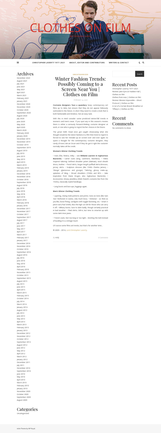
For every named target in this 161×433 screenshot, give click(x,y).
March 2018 (22, 200)
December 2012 (23, 333)
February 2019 (23, 168)
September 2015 (24, 278)
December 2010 (23, 368)
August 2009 (22, 400)
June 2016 (21, 260)
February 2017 (23, 237)
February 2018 (23, 203)
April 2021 (21, 92)
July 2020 (20, 118)
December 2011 (23, 362)
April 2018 (21, 197)
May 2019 (21, 159)
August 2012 (22, 345)
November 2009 (23, 391)
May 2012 (21, 350)
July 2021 (20, 83)
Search (139, 74)
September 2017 (24, 217)
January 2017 (22, 240)
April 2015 (21, 289)
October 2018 (22, 179)
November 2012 (23, 336)
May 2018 (21, 194)
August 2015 (22, 281)
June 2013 (21, 316)
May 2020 (21, 124)
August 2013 (22, 310)
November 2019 (23, 142)
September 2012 (24, 342)
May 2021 (21, 89)
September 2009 (24, 397)
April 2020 (21, 127)
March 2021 (22, 95)
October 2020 (22, 110)
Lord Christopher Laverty (76, 230)
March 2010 (22, 382)
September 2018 (24, 182)
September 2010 (24, 371)
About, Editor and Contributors (87, 62)
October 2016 (22, 249)
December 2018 (23, 173)
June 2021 (21, 86)
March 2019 (22, 165)
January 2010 (22, 388)
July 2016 (20, 258)
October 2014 (22, 298)
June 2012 (21, 348)
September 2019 (24, 147)
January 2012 (22, 359)
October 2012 (22, 339)
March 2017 (22, 234)
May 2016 (21, 263)
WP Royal (31, 428)
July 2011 (20, 365)
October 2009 (22, 394)
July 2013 (20, 313)
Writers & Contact (119, 62)
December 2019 (23, 139)
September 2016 (24, 252)
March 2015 (22, 292)
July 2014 (20, 301)
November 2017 (23, 211)
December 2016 (23, 243)
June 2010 (21, 374)
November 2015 (23, 272)
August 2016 (22, 255)
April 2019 (21, 162)
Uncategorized (23, 413)
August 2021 (22, 81)
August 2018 (22, 185)
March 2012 (22, 356)
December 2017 (23, 208)
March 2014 (22, 304)
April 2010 (21, 379)
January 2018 (22, 205)
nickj (57, 237)
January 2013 (22, 330)
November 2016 (23, 246)
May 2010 (21, 377)
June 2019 (21, 156)
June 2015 (21, 287)
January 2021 (22, 101)
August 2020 (22, 115)
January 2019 (22, 171)
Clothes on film (80, 27)
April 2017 (21, 231)
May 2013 (21, 318)
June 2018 (21, 191)
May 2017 (21, 229)
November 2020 (23, 107)
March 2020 (22, 130)
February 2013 (23, 327)
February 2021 (23, 98)
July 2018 (20, 188)
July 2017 (20, 223)
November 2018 (23, 176)
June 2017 (21, 226)
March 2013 (22, 324)
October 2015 (22, 275)
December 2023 (23, 78)
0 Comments (103, 237)
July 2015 (20, 284)
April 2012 (21, 353)
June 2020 (21, 121)
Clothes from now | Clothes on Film (126, 97)
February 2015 (23, 295)
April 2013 (21, 321)
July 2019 (20, 153)
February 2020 (23, 133)
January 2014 (22, 307)
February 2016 (23, 269)
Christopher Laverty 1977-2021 (48, 62)
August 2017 (22, 220)
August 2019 (22, 150)
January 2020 (22, 136)
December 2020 (23, 104)
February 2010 (23, 385)
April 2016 (21, 266)
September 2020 (24, 112)
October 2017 (22, 214)
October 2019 (22, 144)
